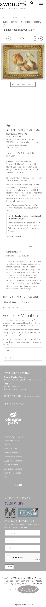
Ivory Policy (21, 583)
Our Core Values (35, 583)
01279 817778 (11, 380)
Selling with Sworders (13, 456)
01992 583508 (11, 386)
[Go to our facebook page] (6, 489)
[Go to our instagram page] (25, 246)
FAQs (6, 477)
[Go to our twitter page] (11, 489)
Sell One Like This (10, 308)
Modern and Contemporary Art (22, 23)
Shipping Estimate (10, 302)
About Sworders (11, 453)
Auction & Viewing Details (28, 297)
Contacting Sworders (13, 469)
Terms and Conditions (24, 581)
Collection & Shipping (12, 473)
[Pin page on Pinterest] (20, 246)
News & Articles (10, 448)
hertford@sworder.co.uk (16, 389)
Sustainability (27, 302)
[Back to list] (8, 38)
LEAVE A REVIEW (14, 404)
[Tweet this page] (15, 246)
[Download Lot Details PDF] (35, 38)
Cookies (9, 581)
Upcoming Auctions (12, 440)
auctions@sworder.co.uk (31, 380)
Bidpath (30, 604)
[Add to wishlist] (40, 38)
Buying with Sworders (13, 461)
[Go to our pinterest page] (16, 489)
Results (7, 444)
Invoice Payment (11, 465)
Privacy (11, 589)
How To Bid (8, 297)
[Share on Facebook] (10, 246)
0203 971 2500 (12, 396)
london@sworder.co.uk (30, 396)
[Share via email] (30, 246)
